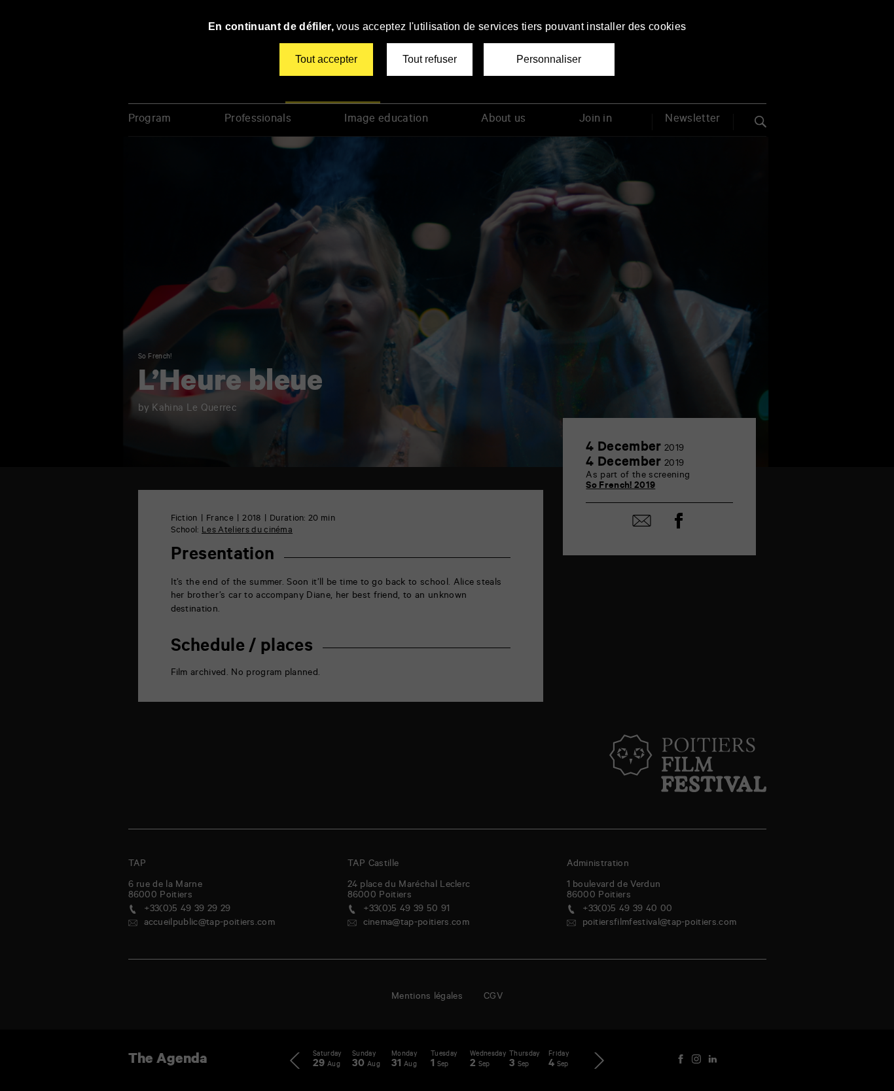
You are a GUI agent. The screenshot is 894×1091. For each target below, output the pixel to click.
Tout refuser (429, 59)
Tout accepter (326, 59)
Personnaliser (548, 59)
